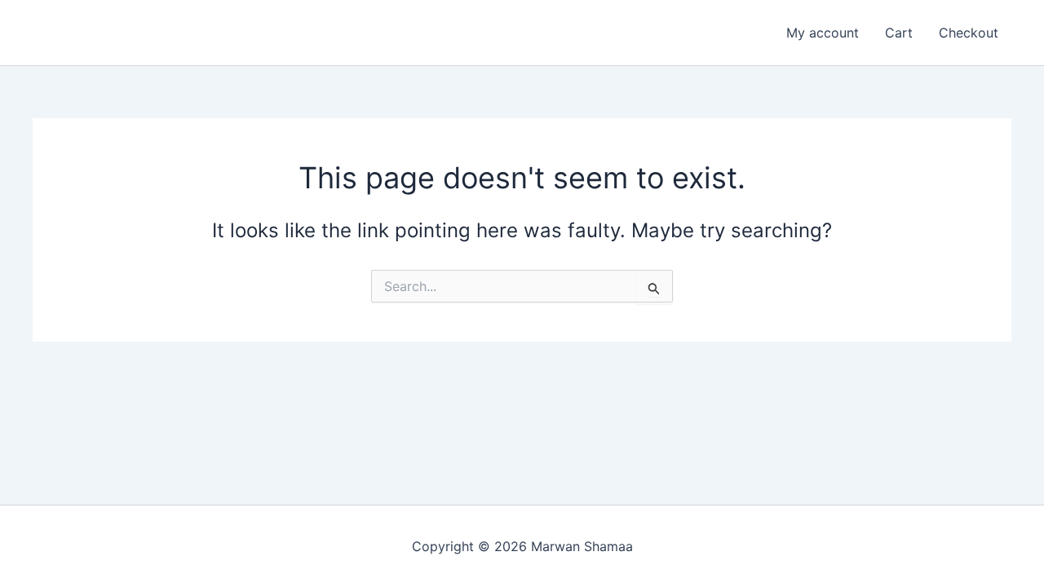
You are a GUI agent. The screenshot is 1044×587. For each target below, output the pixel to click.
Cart (899, 32)
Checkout (968, 32)
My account (822, 32)
